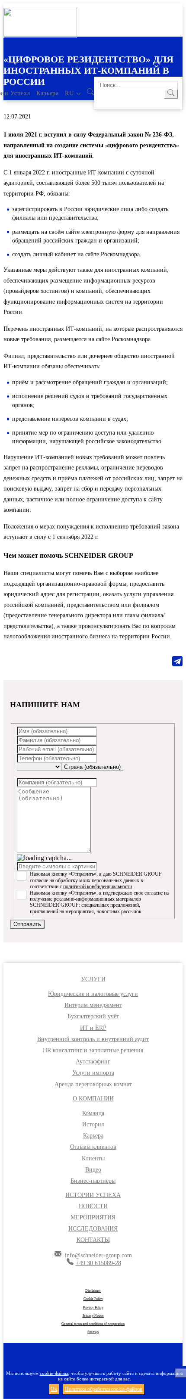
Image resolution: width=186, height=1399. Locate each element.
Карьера (47, 93)
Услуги (93, 979)
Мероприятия (93, 1217)
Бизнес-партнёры (93, 1181)
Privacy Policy (93, 1307)
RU (69, 93)
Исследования (93, 1228)
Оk (54, 1389)
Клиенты (93, 1158)
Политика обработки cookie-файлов (103, 1389)
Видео (93, 1169)
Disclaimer (93, 1291)
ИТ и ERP (93, 1028)
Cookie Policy (93, 1299)
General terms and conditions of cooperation (93, 1324)
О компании (93, 1098)
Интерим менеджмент (93, 1005)
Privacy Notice (93, 1316)
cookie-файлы (54, 1373)
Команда (93, 1113)
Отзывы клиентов (93, 1147)
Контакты (93, 1240)
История (93, 1124)
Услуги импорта (93, 1072)
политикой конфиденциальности (97, 886)
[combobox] (92, 767)
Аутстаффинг (93, 1061)
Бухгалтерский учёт (93, 1016)
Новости (93, 1206)
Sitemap (93, 1332)
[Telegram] (177, 661)
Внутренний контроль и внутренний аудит (93, 1039)
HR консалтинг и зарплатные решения (93, 1050)
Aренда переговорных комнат (93, 1084)
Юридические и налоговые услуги (93, 994)
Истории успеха (93, 1195)
